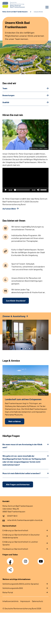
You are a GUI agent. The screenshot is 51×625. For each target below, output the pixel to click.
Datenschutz (37, 601)
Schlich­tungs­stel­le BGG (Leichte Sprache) (20, 584)
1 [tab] (21, 348)
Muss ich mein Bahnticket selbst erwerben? (21, 473)
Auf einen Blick (9, 208)
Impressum (25, 601)
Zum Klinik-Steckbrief (15, 300)
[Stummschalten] (38, 190)
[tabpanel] (25, 334)
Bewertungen (8, 95)
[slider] (43, 189)
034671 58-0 (12, 516)
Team (4, 88)
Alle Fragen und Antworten (18, 484)
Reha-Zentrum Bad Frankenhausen (15, 11)
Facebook (11, 560)
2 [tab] (25, 348)
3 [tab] (29, 348)
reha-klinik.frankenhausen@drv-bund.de (25, 520)
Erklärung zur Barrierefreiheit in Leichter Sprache (20, 543)
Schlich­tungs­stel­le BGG (12, 588)
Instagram (26, 560)
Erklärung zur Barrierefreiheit (15, 530)
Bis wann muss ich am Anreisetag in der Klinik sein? (22, 445)
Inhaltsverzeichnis (10, 601)
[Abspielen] (5, 190)
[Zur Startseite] (13, 5)
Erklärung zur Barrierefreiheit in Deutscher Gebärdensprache (21, 536)
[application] (25, 180)
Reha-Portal (7, 592)
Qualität (5, 102)
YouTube (41, 560)
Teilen (10, 570)
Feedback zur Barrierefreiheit (15, 549)
